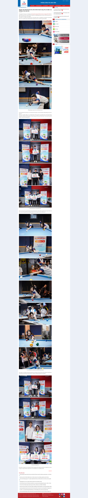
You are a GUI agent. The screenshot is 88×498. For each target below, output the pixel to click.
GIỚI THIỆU (32, 5)
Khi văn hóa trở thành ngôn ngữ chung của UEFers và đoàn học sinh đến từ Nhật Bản (33, 484)
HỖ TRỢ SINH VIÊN (38, 5)
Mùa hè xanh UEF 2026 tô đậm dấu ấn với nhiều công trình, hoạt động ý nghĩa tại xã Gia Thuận (34, 477)
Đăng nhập (67, 0)
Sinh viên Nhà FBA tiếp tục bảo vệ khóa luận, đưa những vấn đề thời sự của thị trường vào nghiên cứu (35, 491)
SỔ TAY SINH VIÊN (58, 5)
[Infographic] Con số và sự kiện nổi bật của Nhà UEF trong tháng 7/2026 (31, 481)
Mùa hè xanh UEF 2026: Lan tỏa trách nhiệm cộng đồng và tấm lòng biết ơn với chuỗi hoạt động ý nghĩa (35, 486)
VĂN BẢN (64, 5)
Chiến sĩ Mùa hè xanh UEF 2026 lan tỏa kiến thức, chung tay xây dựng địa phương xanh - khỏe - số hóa (35, 483)
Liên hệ (64, 0)
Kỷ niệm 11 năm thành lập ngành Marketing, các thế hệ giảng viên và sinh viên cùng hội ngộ (34, 489)
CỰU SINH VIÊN (45, 5)
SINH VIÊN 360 (52, 5)
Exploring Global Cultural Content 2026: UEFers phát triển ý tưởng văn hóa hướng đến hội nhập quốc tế (35, 488)
